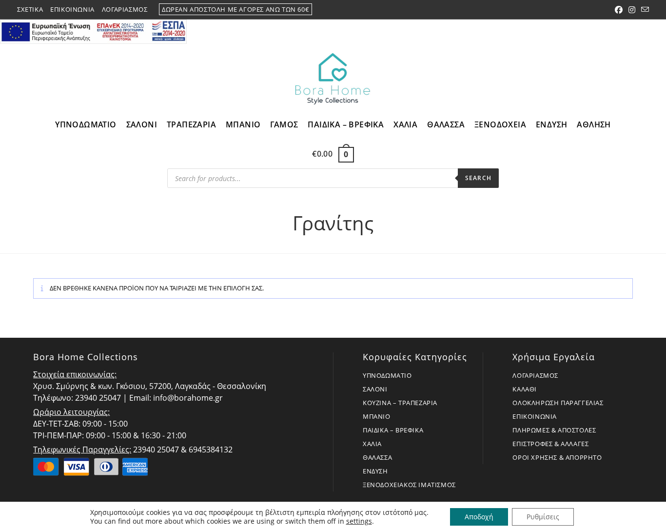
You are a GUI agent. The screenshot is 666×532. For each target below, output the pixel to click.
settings (359, 521)
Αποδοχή (479, 516)
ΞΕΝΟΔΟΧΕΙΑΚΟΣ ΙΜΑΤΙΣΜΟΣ (409, 484)
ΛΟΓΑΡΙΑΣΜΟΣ (535, 375)
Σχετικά (30, 9)
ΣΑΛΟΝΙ (375, 389)
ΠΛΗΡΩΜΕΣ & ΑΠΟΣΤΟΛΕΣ (554, 430)
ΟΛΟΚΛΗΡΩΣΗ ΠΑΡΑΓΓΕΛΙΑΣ (557, 402)
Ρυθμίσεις (543, 516)
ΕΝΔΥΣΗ (375, 471)
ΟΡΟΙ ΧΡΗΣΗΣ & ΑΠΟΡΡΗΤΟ (557, 457)
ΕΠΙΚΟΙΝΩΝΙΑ (534, 416)
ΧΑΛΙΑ (372, 443)
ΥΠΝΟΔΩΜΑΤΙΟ (387, 375)
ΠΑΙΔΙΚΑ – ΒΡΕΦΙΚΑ (393, 430)
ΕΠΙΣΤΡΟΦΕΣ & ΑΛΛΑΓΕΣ (550, 443)
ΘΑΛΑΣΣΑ (377, 457)
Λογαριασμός (125, 9)
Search (478, 178)
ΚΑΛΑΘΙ (524, 389)
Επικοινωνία (72, 9)
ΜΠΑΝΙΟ (377, 416)
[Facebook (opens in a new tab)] (619, 10)
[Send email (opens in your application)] (643, 10)
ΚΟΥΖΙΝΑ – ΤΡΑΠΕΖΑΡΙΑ (400, 402)
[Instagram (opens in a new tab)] (632, 10)
